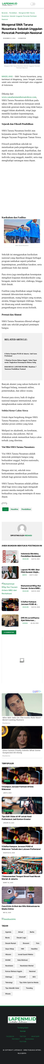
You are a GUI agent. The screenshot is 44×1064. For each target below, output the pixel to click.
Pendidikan (13, 13)
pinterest (16, 1039)
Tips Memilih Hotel (12, 988)
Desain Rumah (10, 943)
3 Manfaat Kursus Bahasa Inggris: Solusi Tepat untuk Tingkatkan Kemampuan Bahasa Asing (21, 361)
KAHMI (7, 960)
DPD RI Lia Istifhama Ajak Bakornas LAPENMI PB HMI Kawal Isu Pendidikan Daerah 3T (30, 619)
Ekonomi (26, 943)
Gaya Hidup (9, 870)
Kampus (7, 840)
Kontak (23, 1031)
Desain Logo (21, 938)
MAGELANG (7, 76)
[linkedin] (22, 516)
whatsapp (35, 1036)
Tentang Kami (22, 1028)
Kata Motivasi (22, 960)
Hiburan (8, 954)
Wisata (7, 994)
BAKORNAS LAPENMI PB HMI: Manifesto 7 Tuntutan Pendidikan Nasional (21, 368)
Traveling (29, 988)
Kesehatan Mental (26, 966)
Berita (24, 575)
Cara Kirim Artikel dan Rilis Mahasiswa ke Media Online (21, 907)
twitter (23, 1036)
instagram (29, 1039)
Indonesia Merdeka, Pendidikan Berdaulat (31, 555)
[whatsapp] (13, 516)
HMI (22, 949)
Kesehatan (9, 966)
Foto (37, 943)
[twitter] (8, 516)
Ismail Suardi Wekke (25, 954)
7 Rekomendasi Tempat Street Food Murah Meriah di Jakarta (21, 877)
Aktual (20, 932)
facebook (10, 1036)
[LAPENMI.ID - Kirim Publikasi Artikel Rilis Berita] (9, 5)
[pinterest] (17, 516)
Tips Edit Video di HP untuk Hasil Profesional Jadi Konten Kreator (17, 817)
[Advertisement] (22, 187)
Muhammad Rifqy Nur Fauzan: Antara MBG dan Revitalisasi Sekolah (31, 587)
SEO (34, 977)
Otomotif (22, 977)
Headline (14, 509)
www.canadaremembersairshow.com (19, 97)
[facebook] (4, 516)
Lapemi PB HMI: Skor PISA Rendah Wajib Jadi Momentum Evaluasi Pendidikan (30, 571)
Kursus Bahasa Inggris (13, 971)
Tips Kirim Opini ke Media (28, 982)
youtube (22, 1041)
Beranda (4, 13)
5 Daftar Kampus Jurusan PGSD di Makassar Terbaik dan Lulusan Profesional (31, 603)
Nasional (32, 971)
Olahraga (8, 977)
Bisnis (7, 938)
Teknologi (9, 810)
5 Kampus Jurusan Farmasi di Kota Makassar (18, 788)
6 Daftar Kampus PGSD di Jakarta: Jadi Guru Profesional (21, 355)
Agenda (25, 623)
